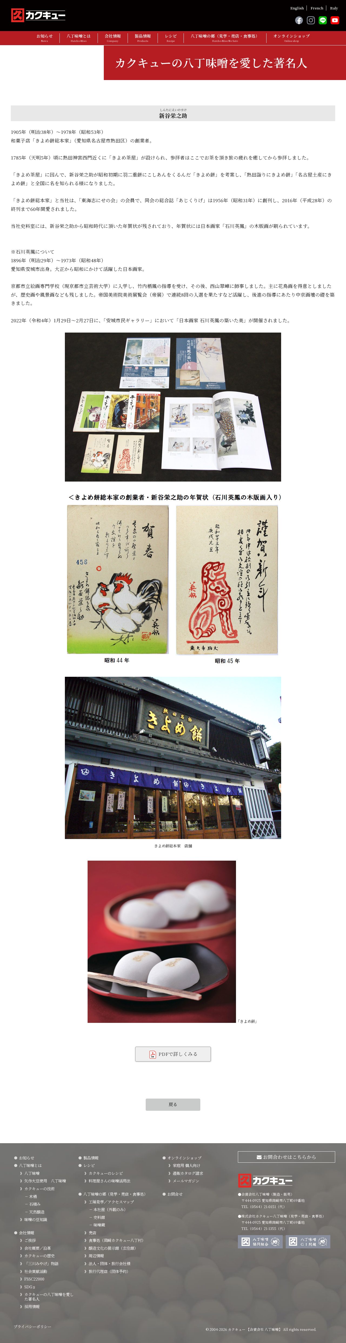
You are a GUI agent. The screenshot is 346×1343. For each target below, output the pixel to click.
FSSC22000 (34, 1279)
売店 (92, 1232)
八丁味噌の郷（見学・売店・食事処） (225, 38)
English (297, 8)
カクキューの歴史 (39, 1255)
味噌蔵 (97, 1225)
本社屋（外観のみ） (108, 1209)
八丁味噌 (31, 1173)
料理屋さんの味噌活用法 (109, 1180)
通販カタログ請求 (188, 1173)
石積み (32, 1204)
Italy (334, 8)
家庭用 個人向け (186, 1165)
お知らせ (44, 38)
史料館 (97, 1217)
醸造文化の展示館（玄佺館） (113, 1248)
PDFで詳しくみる (177, 1053)
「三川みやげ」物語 (41, 1263)
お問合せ (174, 1194)
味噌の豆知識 (35, 1219)
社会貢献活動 (35, 1271)
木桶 (30, 1196)
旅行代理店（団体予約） (109, 1271)
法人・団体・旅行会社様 (109, 1263)
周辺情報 (96, 1255)
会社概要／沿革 (37, 1248)
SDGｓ (30, 1286)
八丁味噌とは (78, 38)
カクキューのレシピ (106, 1173)
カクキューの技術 (39, 1188)
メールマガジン (186, 1180)
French (317, 8)
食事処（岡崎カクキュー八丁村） (117, 1240)
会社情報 (113, 38)
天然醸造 (34, 1212)
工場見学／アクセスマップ (111, 1202)
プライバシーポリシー (32, 1326)
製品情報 (143, 38)
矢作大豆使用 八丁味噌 (45, 1180)
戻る (173, 1104)
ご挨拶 (30, 1240)
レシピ (171, 38)
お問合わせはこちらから (289, 1156)
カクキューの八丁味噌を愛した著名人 (49, 1296)
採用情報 (31, 1306)
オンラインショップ (291, 38)
